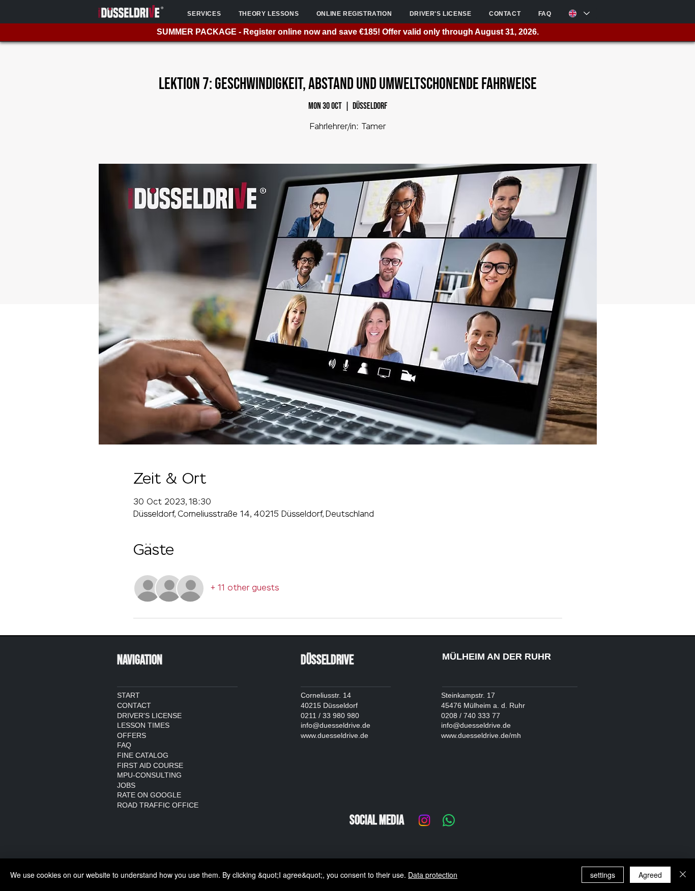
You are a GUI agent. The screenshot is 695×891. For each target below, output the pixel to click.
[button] (204, 13)
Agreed (650, 875)
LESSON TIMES (143, 725)
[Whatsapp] (448, 820)
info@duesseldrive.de (335, 725)
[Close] (683, 875)
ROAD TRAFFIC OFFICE (157, 805)
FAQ (124, 745)
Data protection (432, 875)
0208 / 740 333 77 (470, 715)
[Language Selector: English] (577, 13)
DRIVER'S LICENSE (149, 715)
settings (602, 875)
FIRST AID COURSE (150, 765)
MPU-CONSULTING (149, 775)
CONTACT (134, 705)
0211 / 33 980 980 (330, 715)
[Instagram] (424, 820)
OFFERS (131, 735)
